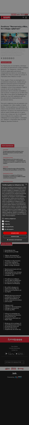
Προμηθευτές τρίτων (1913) (14, 199)
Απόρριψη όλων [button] (15, 236)
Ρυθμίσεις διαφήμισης (7, 212)
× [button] (26, 184)
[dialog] (14, 212)
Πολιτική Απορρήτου (10, 215)
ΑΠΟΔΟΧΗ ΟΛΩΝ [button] (15, 233)
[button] (14, 240)
